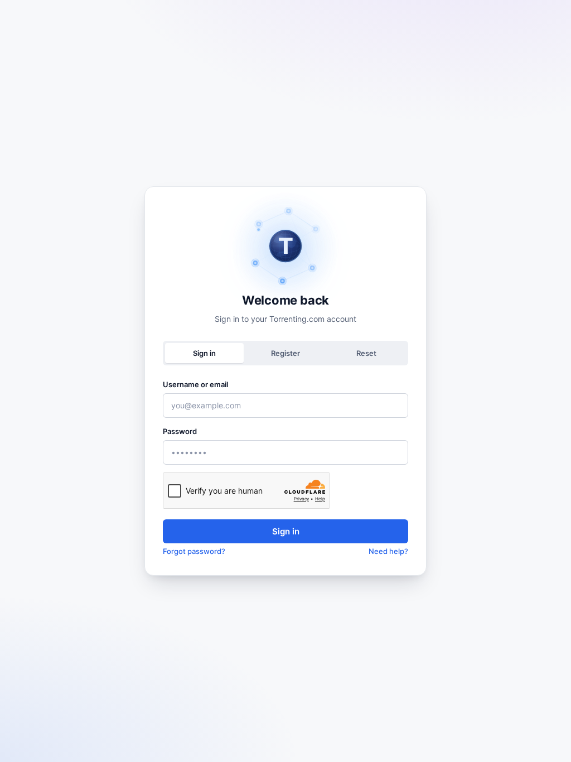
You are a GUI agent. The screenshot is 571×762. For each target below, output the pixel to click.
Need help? (388, 551)
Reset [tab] (366, 353)
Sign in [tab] (204, 353)
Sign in (285, 531)
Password (180, 431)
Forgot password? (194, 551)
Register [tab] (285, 353)
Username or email (195, 384)
